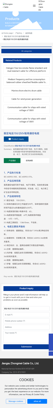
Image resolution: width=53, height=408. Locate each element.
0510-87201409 (28, 369)
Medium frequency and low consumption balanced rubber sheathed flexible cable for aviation (26, 82)
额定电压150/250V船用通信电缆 (16, 36)
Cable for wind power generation (26, 99)
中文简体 (41, 7)
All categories (26, 51)
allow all (37, 401)
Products (12, 18)
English (41, 12)
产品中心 (18, 33)
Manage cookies (16, 401)
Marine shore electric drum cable (26, 91)
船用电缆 (28, 33)
